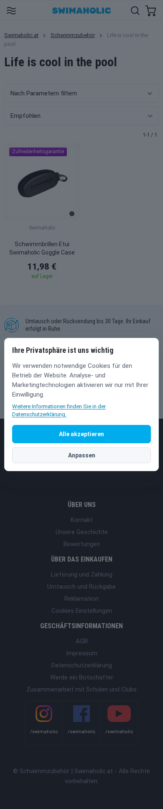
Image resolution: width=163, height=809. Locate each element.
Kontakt (82, 520)
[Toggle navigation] (11, 10)
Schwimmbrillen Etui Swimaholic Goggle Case (42, 248)
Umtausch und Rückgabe (81, 586)
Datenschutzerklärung (81, 665)
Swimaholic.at (21, 35)
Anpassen (81, 455)
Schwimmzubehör (73, 35)
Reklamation (81, 598)
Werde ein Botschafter (81, 677)
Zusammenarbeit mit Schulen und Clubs (81, 689)
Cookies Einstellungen (81, 610)
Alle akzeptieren (81, 434)
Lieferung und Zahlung (81, 574)
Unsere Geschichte (82, 532)
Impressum (81, 653)
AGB (82, 641)
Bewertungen (82, 544)
